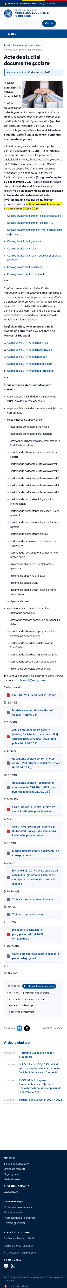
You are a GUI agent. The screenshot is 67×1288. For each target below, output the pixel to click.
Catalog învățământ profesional (25, 274)
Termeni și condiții (14, 1223)
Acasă (7, 45)
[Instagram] (13, 1266)
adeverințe (27, 1005)
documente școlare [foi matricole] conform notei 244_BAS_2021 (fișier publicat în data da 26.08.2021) (34, 787)
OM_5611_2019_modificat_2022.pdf (34, 695)
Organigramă (11, 1174)
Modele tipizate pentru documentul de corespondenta (35, 853)
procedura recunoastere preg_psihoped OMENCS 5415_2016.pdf (27, 934)
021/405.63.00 (29, 1253)
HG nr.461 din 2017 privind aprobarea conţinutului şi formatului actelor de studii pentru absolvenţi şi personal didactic (35, 877)
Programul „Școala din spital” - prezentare (37, 1054)
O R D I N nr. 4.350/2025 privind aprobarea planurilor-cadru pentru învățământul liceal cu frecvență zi (39, 1068)
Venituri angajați (13, 1212)
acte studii (14, 999)
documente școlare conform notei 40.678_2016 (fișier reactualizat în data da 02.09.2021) (36, 763)
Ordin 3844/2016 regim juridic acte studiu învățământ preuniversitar (33, 809)
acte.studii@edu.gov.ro (31, 680)
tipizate (13, 1005)
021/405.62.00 (11, 1253)
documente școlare (35, 999)
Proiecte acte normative (18, 1207)
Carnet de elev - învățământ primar (27, 342)
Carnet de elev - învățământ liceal (26, 356)
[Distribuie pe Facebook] (19, 1028)
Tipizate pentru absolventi (28, 914)
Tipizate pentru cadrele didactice (32, 899)
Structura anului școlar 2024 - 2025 (40, 1099)
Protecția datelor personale (20, 1217)
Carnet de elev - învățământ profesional (30, 370)
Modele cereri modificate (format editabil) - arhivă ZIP (32, 712)
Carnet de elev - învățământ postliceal (29, 363)
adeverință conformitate (21, 1012)
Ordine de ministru (14, 1168)
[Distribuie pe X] (27, 1028)
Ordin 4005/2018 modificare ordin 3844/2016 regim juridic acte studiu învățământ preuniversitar (34, 831)
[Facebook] (6, 1266)
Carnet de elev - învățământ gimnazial (29, 349)
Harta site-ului (12, 1179)
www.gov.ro (11, 1191)
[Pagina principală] (8, 13)
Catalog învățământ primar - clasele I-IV (30, 222)
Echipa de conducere (16, 1163)
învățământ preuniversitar (36, 993)
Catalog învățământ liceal (21, 248)
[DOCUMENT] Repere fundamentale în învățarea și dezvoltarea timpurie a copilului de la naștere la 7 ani (40, 1086)
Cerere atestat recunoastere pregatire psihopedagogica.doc (35, 956)
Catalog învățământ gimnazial (24, 241)
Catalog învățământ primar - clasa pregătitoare (34, 215)
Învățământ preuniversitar (26, 45)
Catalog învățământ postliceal (24, 267)
